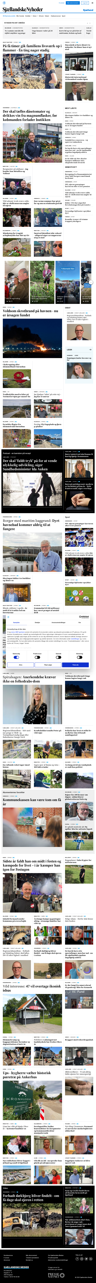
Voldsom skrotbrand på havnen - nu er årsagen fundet (78, 124)
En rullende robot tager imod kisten (16, 766)
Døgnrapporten (17, 28)
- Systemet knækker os (15, 1127)
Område (27, 16)
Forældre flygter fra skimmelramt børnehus (14, 425)
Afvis (20, 665)
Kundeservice (8, 1255)
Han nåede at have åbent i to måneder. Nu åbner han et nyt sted (78, 47)
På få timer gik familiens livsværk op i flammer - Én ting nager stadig (32, 48)
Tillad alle (75, 665)
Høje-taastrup (7, 42)
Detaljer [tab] (37, 622)
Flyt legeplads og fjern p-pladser (47, 425)
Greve (36, 391)
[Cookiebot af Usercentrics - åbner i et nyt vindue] (80, 617)
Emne (34, 16)
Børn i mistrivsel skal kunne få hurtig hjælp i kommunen (79, 455)
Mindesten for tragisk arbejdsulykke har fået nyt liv (16, 234)
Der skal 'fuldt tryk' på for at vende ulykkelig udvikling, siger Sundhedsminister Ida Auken (30, 464)
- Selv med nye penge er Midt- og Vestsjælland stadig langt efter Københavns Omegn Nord (16, 733)
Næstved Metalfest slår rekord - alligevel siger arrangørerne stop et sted (47, 235)
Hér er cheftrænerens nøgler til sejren (16, 203)
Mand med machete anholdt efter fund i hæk (43, 32)
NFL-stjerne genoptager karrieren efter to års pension (77, 185)
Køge (66, 121)
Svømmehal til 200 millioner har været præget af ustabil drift (47, 610)
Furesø (67, 42)
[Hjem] (4, 2)
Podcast (13, 457)
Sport (63, 16)
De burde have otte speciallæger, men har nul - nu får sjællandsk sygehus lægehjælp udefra (78, 150)
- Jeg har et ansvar (47, 395)
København (68, 171)
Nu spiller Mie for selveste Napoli (78, 828)
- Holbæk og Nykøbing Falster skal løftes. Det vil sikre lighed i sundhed (79, 318)
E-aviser (61, 3)
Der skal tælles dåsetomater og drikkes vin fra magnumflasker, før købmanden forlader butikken (30, 115)
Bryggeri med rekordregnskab (79, 1039)
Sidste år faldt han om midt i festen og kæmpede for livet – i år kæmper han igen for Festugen (32, 865)
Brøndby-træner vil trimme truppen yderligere (76, 220)
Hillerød (5, 198)
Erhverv (41, 16)
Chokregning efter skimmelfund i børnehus (14, 365)
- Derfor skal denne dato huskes (79, 920)
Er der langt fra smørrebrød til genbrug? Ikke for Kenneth (78, 986)
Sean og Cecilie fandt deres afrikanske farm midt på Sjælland (77, 1192)
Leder (76, 355)
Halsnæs (68, 762)
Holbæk (67, 1123)
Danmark (70, 355)
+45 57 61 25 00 (14, 1277)
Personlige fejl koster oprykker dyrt (78, 212)
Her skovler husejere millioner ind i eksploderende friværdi (76, 160)
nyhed (71, 121)
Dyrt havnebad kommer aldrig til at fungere (31, 524)
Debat (47, 16)
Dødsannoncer (56, 16)
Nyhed (16, 42)
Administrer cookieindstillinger (58, 1260)
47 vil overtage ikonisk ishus (32, 988)
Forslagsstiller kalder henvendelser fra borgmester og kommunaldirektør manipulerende (47, 1129)
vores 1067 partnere (18, 632)
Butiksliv (14, 107)
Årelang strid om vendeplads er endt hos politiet (78, 766)
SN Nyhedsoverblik (9, 16)
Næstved (5, 166)
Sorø (4, 1069)
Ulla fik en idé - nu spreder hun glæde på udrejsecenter (48, 1161)
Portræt (75, 1188)
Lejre (35, 1158)
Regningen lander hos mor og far (79, 359)
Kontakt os (29, 1260)
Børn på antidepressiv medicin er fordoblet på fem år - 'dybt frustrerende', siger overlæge (79, 486)
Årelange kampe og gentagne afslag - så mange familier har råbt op (47, 921)
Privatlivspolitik (53, 1257)
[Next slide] (91, 282)
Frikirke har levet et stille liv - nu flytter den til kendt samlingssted (78, 732)
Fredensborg (7, 982)
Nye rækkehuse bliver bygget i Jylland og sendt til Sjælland (16, 1161)
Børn (43, 916)
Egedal (67, 824)
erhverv (74, 112)
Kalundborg (6, 230)
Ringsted (37, 762)
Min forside (20, 16)
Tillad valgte (48, 665)
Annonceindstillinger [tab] (59, 622)
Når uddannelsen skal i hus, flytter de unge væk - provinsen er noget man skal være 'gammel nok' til (78, 1223)
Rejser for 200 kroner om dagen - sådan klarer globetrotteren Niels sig (76, 796)
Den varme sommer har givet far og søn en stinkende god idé (48, 202)
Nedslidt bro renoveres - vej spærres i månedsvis (76, 141)
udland (72, 156)
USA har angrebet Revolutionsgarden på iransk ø (77, 204)
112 (68, 28)
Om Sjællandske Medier (56, 1255)
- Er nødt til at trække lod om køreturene (15, 610)
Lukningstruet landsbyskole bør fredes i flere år (48, 1041)
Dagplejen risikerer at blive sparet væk (77, 1161)
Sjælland (8, 28)
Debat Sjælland (80, 313)
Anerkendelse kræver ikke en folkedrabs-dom (29, 679)
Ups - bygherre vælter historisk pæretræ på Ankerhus (27, 1074)
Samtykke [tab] (16, 622)
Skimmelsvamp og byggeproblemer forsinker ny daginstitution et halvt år (16, 1041)
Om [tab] (79, 622)
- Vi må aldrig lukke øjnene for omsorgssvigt (78, 1073)
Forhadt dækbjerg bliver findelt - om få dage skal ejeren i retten (47, 953)
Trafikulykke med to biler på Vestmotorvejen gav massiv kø (16, 395)
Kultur (12, 166)
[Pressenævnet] (56, 1274)
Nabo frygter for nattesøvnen (78, 861)
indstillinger (75, 639)
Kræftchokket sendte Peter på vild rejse (47, 731)
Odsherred (6, 107)
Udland (67, 200)
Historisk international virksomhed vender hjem (76, 78)
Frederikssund (7, 517)
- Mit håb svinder (47, 766)
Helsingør (37, 605)
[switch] (37, 657)
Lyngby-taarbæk (70, 74)
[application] (48, 249)
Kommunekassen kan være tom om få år (32, 801)
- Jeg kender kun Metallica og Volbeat (15, 171)
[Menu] (92, 3)
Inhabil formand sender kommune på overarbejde (14, 920)
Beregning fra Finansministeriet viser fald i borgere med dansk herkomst (78, 176)
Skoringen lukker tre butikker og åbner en (79, 116)
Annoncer (7, 1260)
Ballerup (68, 857)
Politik (75, 171)
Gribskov (37, 198)
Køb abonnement (72, 3)
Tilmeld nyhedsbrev (32, 1257)
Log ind (85, 3)
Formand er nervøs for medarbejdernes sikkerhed (78, 1128)
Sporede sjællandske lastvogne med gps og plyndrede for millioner (69, 33)
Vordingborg (69, 728)
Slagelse (68, 112)
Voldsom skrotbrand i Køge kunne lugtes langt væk (76, 133)
